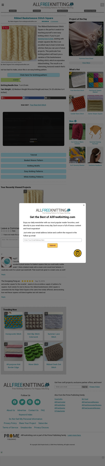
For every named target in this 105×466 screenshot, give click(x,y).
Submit (52, 245)
